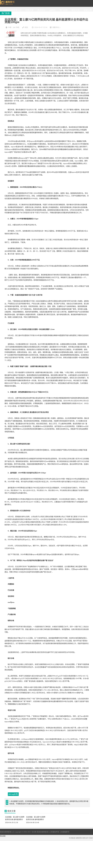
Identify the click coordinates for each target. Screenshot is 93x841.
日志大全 (28, 10)
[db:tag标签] (13, 794)
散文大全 (75, 10)
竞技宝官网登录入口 (8, 3)
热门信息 (63, 10)
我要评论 (55, 27)
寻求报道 (72, 838)
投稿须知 (79, 838)
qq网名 (52, 10)
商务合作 (85, 838)
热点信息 (40, 10)
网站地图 (2, 836)
